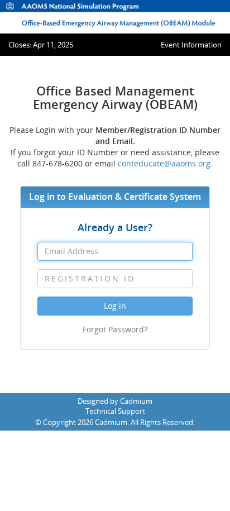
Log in (115, 305)
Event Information (191, 45)
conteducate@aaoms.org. (165, 163)
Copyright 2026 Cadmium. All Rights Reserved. (119, 422)
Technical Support (115, 411)
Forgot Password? (115, 329)
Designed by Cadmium (115, 401)
